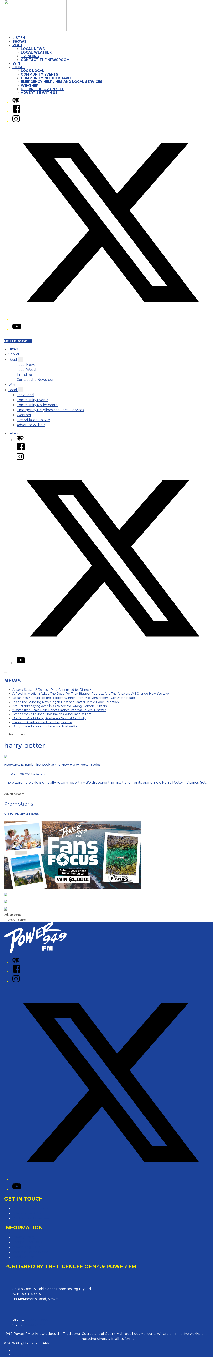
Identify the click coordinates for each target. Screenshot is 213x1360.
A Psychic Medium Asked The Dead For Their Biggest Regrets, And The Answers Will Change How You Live (90, 694)
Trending (30, 56)
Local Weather (36, 52)
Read (17, 45)
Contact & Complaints (30, 1208)
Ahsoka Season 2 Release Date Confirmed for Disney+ (52, 690)
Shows (19, 42)
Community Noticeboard (46, 78)
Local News (33, 49)
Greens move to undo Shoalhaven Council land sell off (51, 714)
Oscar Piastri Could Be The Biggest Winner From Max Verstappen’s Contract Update (73, 698)
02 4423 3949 (36, 1325)
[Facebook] (16, 112)
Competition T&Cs (27, 1242)
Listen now (15, 341)
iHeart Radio (21, 1355)
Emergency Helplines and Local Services (61, 82)
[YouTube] (16, 329)
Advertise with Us (39, 93)
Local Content (24, 1257)
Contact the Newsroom (45, 60)
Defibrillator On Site (42, 89)
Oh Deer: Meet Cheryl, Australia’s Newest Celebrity (49, 718)
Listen (18, 38)
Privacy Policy (23, 1237)
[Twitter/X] (110, 320)
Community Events (39, 74)
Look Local (32, 71)
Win (16, 63)
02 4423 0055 (36, 1320)
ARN (15, 1350)
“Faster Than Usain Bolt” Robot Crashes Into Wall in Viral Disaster (59, 710)
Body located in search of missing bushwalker (45, 726)
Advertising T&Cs (26, 1247)
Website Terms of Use (30, 1252)
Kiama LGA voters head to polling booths (42, 722)
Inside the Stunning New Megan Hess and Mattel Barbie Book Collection (65, 702)
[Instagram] (16, 122)
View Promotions (22, 814)
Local (18, 67)
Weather (29, 85)
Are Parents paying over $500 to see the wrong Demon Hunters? (60, 706)
